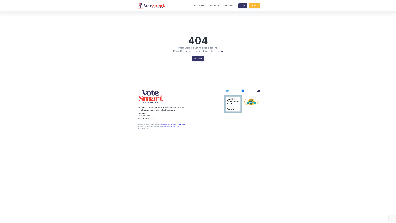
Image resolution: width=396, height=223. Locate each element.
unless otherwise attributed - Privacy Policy (173, 124)
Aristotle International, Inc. (171, 126)
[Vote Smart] (151, 6)
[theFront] (151, 96)
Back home (198, 58)
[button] (242, 5)
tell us (220, 51)
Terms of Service (143, 128)
